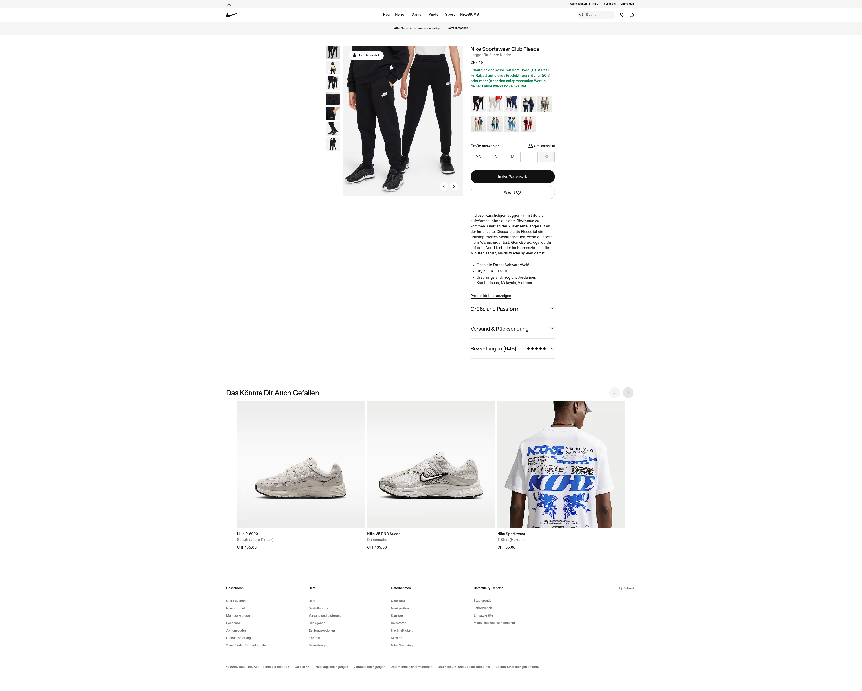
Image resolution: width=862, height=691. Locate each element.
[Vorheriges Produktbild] (444, 186)
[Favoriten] (623, 15)
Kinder (434, 14)
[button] (333, 67)
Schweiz (629, 588)
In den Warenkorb (512, 176)
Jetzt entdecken (458, 28)
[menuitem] (599, 4)
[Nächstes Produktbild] (454, 186)
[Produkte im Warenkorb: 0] (632, 15)
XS (478, 157)
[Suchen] (581, 15)
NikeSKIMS (469, 14)
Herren (400, 14)
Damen (417, 14)
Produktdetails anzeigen (491, 296)
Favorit (509, 193)
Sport (450, 14)
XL (547, 157)
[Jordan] (229, 4)
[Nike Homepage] (233, 15)
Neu (386, 14)
